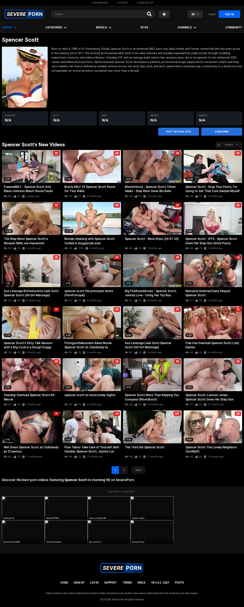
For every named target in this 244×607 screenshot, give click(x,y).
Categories (54, 27)
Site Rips (122, 3)
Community (234, 27)
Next (138, 470)
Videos (7, 27)
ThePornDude (99, 3)
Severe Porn (118, 599)
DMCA (141, 582)
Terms (127, 582)
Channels (184, 27)
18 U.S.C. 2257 (160, 582)
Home (64, 582)
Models (101, 27)
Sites (144, 27)
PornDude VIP (145, 3)
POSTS (179, 582)
